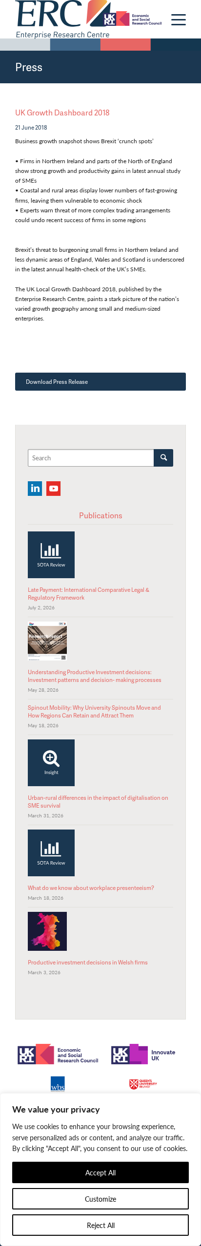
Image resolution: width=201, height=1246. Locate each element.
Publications (100, 515)
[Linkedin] (35, 488)
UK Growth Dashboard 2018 (62, 112)
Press (28, 67)
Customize (100, 1199)
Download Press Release (57, 381)
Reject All (101, 1225)
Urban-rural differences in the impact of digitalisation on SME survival (98, 801)
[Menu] (173, 19)
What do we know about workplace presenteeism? (91, 888)
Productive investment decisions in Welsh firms (88, 962)
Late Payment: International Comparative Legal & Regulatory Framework (88, 593)
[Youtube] (53, 488)
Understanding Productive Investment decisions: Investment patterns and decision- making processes (94, 676)
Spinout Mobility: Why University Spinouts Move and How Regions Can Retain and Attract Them (94, 711)
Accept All (100, 1172)
